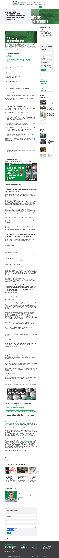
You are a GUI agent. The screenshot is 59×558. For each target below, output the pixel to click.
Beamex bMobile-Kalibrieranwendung (23, 436)
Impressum (29, 556)
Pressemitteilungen (35, 549)
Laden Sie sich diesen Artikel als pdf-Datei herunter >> (14, 49)
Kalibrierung (42, 77)
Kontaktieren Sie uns (46, 549)
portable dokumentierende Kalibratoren (24, 441)
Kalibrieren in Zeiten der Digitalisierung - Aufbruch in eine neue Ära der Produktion (20, 410)
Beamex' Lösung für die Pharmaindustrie (13, 68)
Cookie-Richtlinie (45, 556)
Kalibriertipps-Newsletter (46, 548)
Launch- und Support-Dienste (15, 424)
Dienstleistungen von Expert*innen (26, 549)
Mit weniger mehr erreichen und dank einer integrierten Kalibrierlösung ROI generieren (21, 411)
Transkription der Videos (10, 57)
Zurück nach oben (13, 539)
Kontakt (11, 450)
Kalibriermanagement (44, 81)
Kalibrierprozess (43, 79)
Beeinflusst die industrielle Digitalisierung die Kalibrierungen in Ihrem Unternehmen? (21, 66)
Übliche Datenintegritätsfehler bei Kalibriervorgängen (15, 407)
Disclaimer (44, 36)
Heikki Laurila (12, 26)
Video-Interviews (9, 56)
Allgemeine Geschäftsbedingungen (37, 556)
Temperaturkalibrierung (44, 85)
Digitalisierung (43, 90)
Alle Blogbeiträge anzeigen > (44, 37)
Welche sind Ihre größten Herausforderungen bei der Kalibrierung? (18, 59)
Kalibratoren (30, 423)
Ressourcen (33, 546)
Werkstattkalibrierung (24, 547)
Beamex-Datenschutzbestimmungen (12, 511)
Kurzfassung (8, 55)
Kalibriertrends (7, 460)
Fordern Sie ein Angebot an (47, 546)
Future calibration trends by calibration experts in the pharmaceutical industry (24, 453)
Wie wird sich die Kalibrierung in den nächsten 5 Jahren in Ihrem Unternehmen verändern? (20, 61)
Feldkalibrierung (23, 546)
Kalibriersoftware (43, 83)
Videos (33, 547)
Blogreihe (42, 86)
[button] (38, 472)
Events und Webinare (35, 548)
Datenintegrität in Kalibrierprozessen (12, 408)
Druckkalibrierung (43, 88)
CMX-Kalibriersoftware (22, 423)
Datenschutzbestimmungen (23, 556)
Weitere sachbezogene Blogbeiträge (12, 67)
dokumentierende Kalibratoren (22, 435)
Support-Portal (45, 547)
